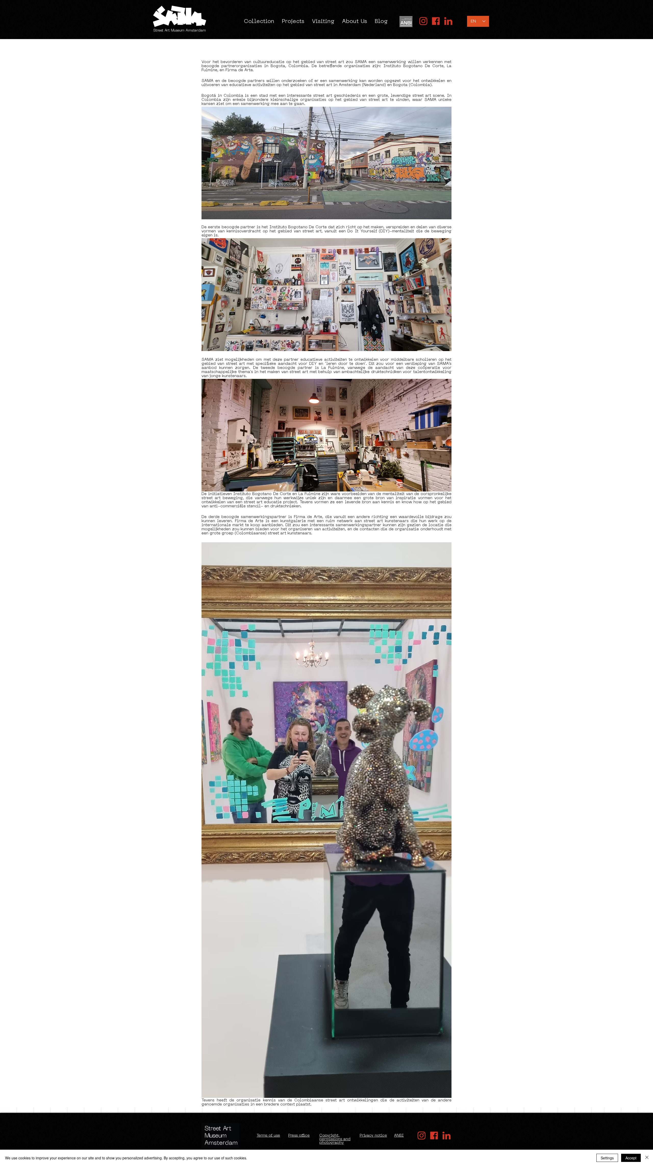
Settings (607, 1157)
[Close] (647, 1158)
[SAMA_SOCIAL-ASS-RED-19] (448, 21)
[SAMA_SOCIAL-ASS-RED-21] (436, 21)
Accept (630, 1157)
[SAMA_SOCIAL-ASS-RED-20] (423, 21)
